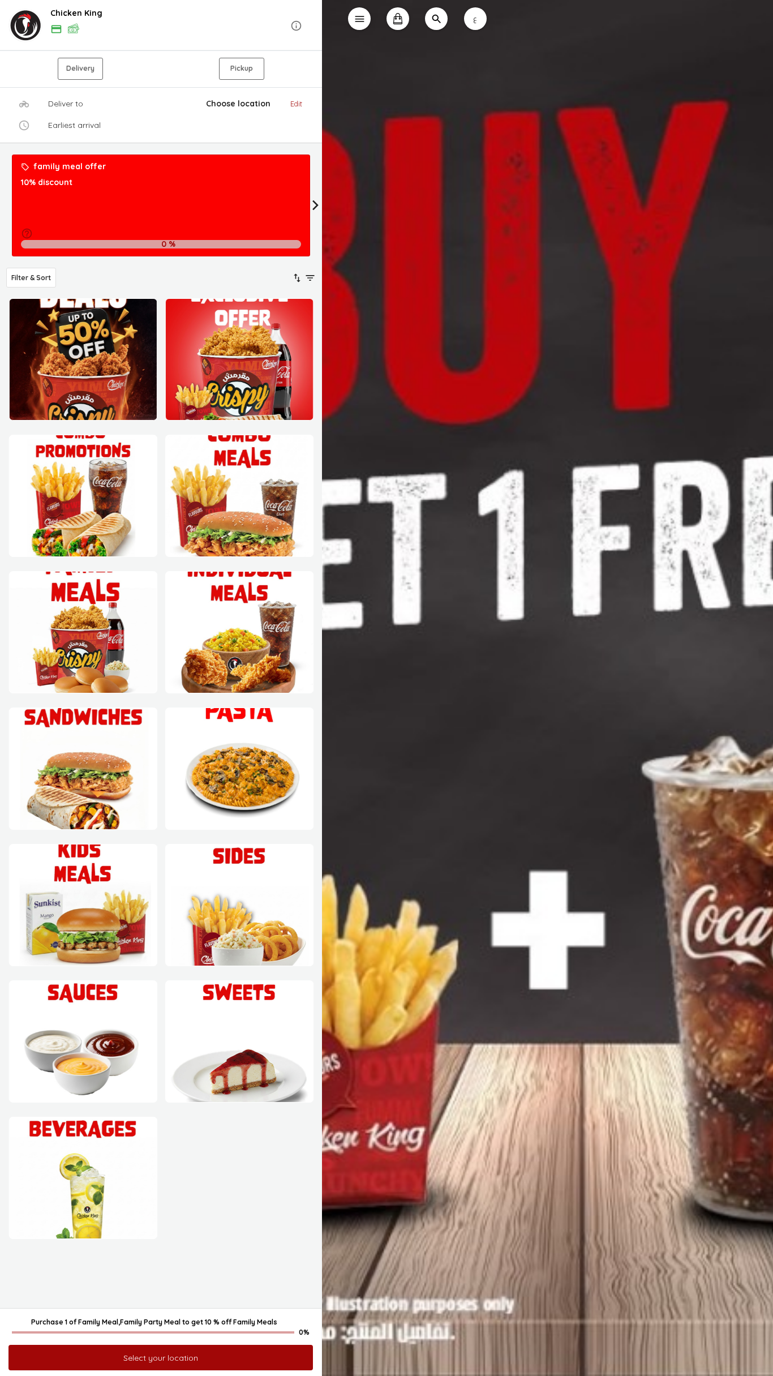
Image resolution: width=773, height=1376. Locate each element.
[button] (161, 26)
